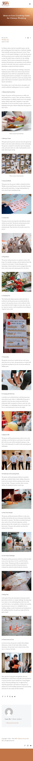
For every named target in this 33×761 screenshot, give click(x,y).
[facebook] (25, 745)
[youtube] (30, 745)
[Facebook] (2, 696)
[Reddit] (14, 696)
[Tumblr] (10, 696)
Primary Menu (29, 4)
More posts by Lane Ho (13, 723)
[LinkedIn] (12, 696)
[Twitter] (5, 696)
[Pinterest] (7, 696)
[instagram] (27, 745)
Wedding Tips (5, 40)
